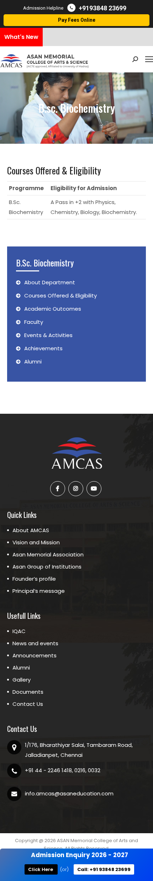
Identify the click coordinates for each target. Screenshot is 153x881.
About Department (49, 282)
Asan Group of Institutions (46, 566)
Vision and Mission (36, 542)
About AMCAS (30, 530)
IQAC (19, 631)
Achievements (43, 348)
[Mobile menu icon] (149, 59)
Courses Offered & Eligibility (60, 295)
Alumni (33, 361)
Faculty (33, 322)
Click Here (41, 869)
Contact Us (27, 704)
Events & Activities (48, 335)
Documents (27, 692)
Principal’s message (38, 591)
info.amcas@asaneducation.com (69, 793)
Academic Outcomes (52, 308)
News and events (35, 643)
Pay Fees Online (76, 20)
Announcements (34, 655)
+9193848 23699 (102, 8)
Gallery (21, 679)
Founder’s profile (34, 578)
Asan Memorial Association (48, 554)
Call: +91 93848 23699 (104, 869)
